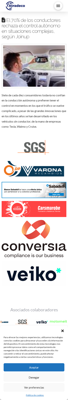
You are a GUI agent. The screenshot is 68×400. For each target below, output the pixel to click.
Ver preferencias (34, 387)
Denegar (34, 377)
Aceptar (34, 367)
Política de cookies (35, 395)
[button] (62, 330)
